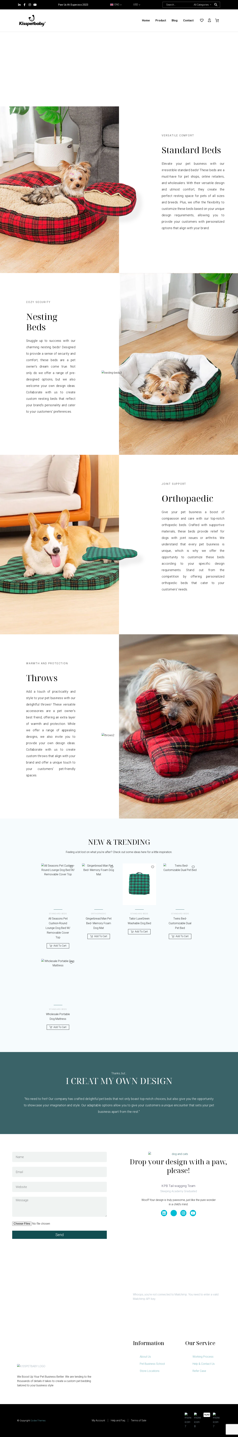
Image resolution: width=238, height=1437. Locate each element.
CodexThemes (38, 1420)
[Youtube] (35, 4)
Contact (188, 20)
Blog (175, 20)
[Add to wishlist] (71, 867)
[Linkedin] (164, 1213)
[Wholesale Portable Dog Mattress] (58, 979)
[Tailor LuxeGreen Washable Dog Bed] (139, 884)
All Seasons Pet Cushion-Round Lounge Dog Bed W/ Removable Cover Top (58, 928)
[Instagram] (29, 4)
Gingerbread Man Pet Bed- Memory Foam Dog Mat (99, 923)
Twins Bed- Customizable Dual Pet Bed (180, 923)
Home (146, 20)
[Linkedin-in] (19, 4)
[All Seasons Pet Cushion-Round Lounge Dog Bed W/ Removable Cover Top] (58, 884)
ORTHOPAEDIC (98, 914)
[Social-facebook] (174, 1213)
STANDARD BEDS (58, 914)
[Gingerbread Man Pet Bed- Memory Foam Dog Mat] (99, 884)
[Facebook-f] (24, 4)
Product (160, 20)
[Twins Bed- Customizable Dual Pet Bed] (180, 884)
